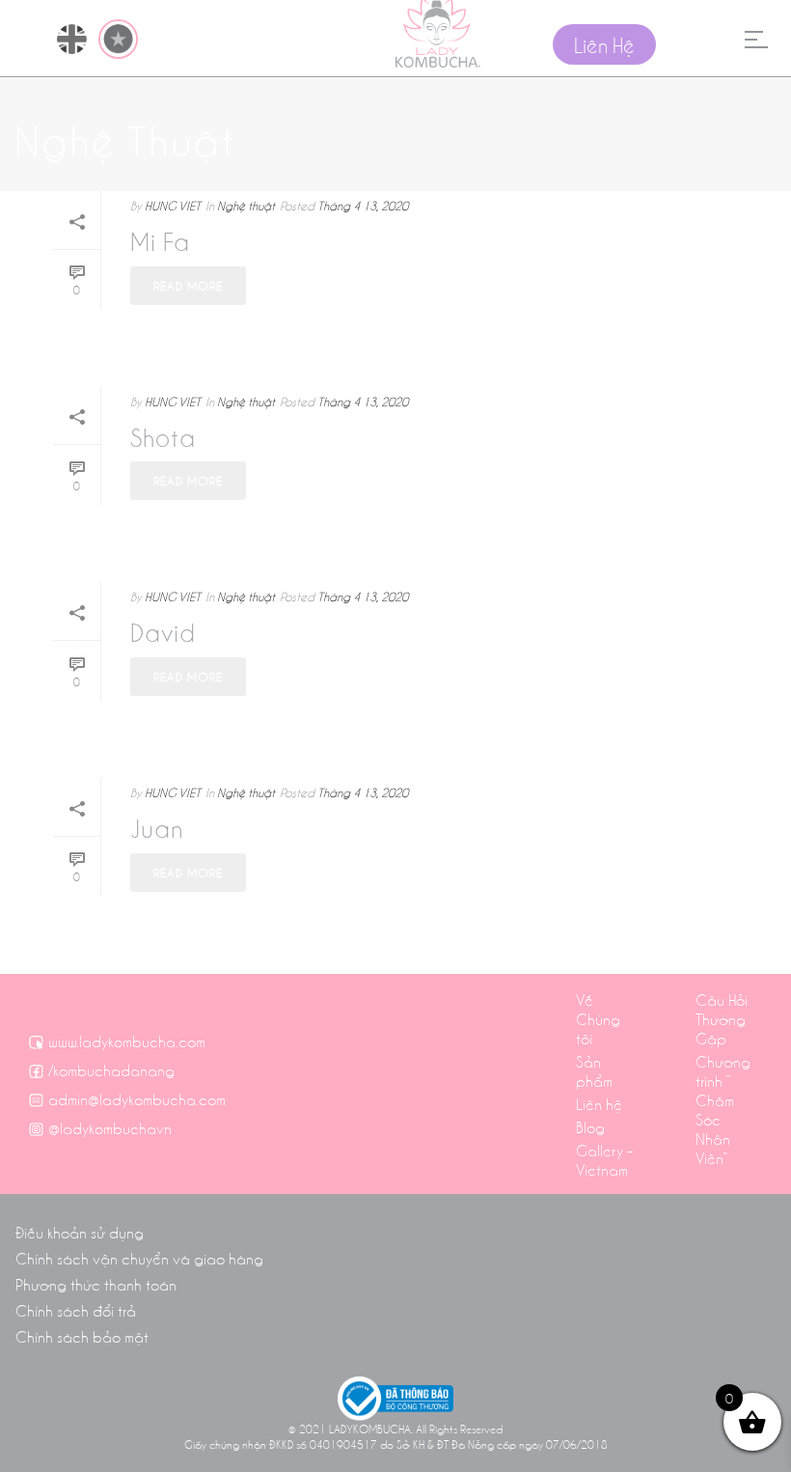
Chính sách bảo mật (82, 1336)
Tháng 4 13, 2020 (362, 205)
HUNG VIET (173, 205)
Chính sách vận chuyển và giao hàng (139, 1257)
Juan (157, 827)
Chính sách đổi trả (75, 1310)
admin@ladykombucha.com (137, 1098)
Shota (163, 436)
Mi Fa (160, 240)
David (163, 631)
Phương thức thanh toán (96, 1283)
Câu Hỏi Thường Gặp (722, 1018)
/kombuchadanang (111, 1069)
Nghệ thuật (246, 205)
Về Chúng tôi (598, 1018)
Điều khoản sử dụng (79, 1231)
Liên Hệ (604, 44)
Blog (590, 1126)
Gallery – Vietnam (604, 1159)
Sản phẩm (594, 1070)
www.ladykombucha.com (126, 1040)
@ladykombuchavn (110, 1127)
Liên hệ (599, 1103)
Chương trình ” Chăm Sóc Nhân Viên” (723, 1109)
